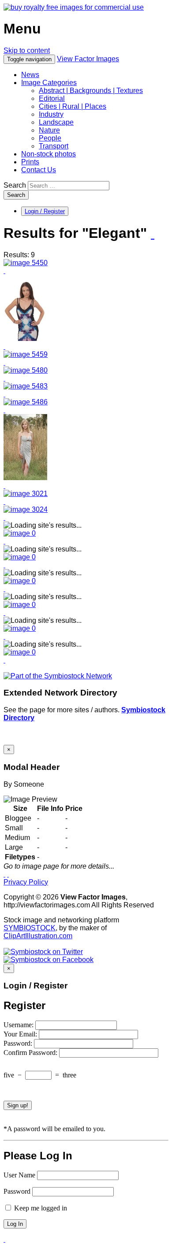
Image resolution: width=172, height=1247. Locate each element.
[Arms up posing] (26, 370)
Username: (19, 1025)
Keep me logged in (39, 1208)
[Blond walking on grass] (26, 493)
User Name (19, 1175)
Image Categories (49, 82)
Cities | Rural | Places (72, 106)
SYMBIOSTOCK (30, 928)
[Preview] (4, 270)
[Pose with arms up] (26, 354)
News (30, 74)
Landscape (56, 122)
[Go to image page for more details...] (4, 874)
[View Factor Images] (74, 7)
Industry (51, 114)
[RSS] (152, 234)
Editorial (52, 98)
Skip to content (27, 50)
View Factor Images (88, 59)
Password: (19, 1043)
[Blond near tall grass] (26, 509)
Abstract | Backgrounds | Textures (91, 90)
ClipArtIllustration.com (38, 936)
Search (15, 185)
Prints (30, 162)
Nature (49, 130)
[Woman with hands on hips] (25, 338)
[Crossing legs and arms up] (26, 262)
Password (17, 1191)
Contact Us (38, 170)
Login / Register (45, 211)
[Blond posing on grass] (25, 477)
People (50, 138)
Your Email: (21, 1034)
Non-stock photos (48, 154)
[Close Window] (8, 874)
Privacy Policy (26, 882)
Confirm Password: (31, 1052)
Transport (53, 146)
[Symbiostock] (20, 533)
